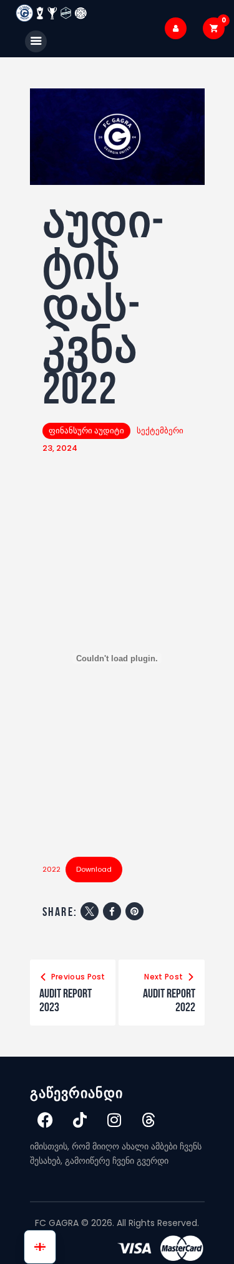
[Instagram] (114, 1119)
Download (94, 869)
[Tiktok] (79, 1119)
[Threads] (148, 1119)
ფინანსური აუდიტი (86, 430)
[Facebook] (45, 1119)
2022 (51, 869)
